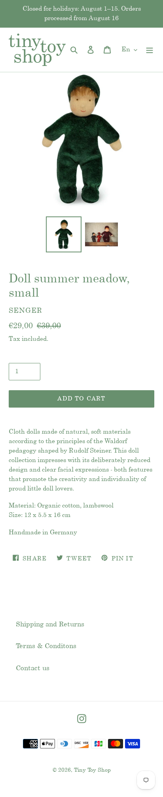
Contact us (32, 668)
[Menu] (149, 50)
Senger (25, 311)
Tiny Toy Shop (92, 770)
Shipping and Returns (50, 624)
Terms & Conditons (46, 646)
